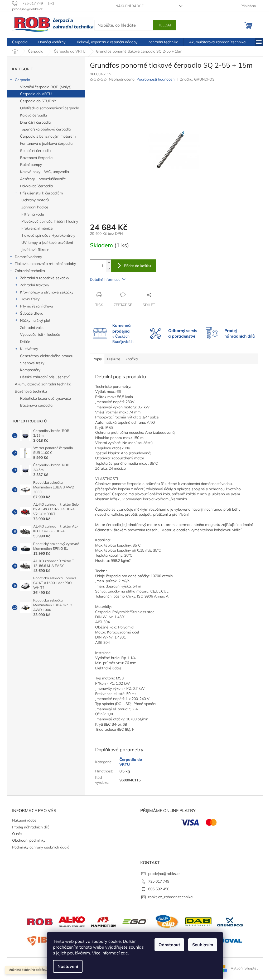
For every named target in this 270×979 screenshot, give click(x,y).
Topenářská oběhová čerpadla (45, 129)
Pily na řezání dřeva (36, 306)
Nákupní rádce (129, 6)
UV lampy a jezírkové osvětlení (47, 242)
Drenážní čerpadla (35, 122)
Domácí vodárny (28, 256)
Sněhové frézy (32, 363)
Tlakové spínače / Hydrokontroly (48, 235)
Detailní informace (105, 279)
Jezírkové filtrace (35, 249)
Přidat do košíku (137, 265)
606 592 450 (158, 889)
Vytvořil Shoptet (244, 968)
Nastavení (67, 966)
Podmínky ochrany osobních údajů (40, 847)
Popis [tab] (97, 359)
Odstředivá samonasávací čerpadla (49, 108)
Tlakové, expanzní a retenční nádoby (45, 263)
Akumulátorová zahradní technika (43, 384)
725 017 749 (158, 881)
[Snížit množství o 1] (108, 269)
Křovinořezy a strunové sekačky (46, 292)
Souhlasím (202, 944)
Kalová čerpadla (33, 115)
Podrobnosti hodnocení (156, 79)
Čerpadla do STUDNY (38, 101)
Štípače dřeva (31, 313)
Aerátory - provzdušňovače (43, 178)
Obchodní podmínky (28, 840)
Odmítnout (169, 944)
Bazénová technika (31, 391)
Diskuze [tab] (113, 359)
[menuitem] (20, 42)
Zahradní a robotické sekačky (44, 278)
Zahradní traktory (34, 285)
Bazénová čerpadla (36, 157)
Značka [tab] (132, 359)
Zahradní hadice (34, 207)
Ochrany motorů (35, 200)
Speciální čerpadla (35, 150)
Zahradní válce (32, 327)
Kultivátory (29, 348)
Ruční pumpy (31, 164)
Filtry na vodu (32, 214)
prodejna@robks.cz (164, 873)
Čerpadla (22, 79)
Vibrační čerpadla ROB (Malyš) (45, 87)
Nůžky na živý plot (35, 320)
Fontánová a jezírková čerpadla (46, 143)
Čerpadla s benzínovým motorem (48, 136)
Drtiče (25, 341)
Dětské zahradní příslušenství (44, 377)
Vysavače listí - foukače (40, 334)
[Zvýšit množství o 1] (108, 263)
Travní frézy (30, 299)
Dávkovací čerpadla (36, 186)
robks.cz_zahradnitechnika (170, 896)
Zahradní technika (30, 270)
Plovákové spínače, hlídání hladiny (49, 221)
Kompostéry (30, 369)
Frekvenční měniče (37, 228)
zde (124, 952)
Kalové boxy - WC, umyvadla (44, 171)
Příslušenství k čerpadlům (41, 193)
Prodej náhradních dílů (31, 827)
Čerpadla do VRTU (36, 93)
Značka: (197, 79)
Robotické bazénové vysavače (45, 398)
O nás (17, 833)
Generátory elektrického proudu (46, 355)
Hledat (164, 25)
